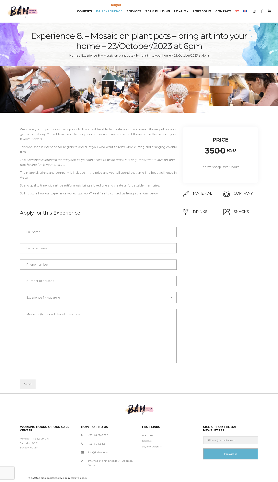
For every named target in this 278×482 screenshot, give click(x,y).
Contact (147, 440)
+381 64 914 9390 (98, 435)
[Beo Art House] (22, 11)
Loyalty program (152, 446)
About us (147, 435)
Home (73, 55)
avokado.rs (80, 478)
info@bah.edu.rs (97, 452)
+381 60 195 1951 (97, 443)
